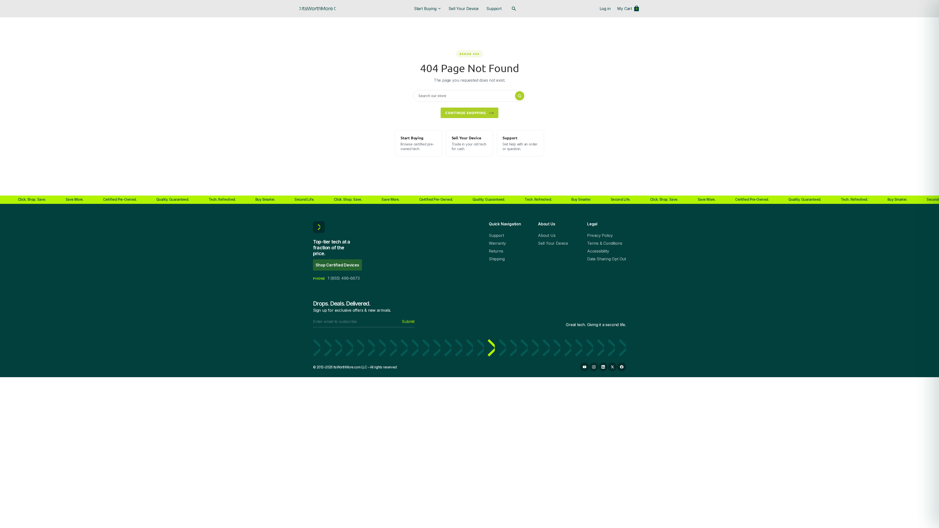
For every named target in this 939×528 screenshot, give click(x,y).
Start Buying (425, 8)
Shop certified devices (337, 265)
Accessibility (598, 251)
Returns (496, 251)
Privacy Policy (600, 235)
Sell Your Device (463, 8)
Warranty (497, 243)
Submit (408, 321)
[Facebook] (621, 367)
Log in (605, 8)
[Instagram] (593, 367)
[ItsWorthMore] (317, 8)
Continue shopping (465, 112)
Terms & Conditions (604, 243)
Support (494, 8)
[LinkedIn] (603, 367)
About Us (546, 235)
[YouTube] (584, 367)
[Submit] (519, 95)
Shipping (496, 258)
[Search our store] (513, 8)
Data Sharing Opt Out (606, 258)
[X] (612, 367)
